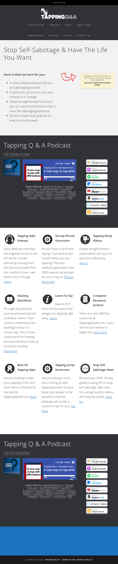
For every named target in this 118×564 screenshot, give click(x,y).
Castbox (38, 194)
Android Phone (49, 189)
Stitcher (60, 194)
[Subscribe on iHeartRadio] (97, 193)
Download (10, 351)
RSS (70, 197)
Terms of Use (69, 560)
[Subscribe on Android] (97, 164)
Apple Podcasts (52, 186)
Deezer (33, 197)
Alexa (49, 194)
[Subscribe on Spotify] (97, 179)
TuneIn (71, 194)
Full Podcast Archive (17, 154)
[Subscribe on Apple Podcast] (97, 172)
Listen (8, 282)
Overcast (45, 197)
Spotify (65, 189)
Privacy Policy (85, 560)
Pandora (28, 192)
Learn (53, 318)
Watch (83, 263)
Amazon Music (45, 192)
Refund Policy (52, 560)
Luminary (59, 197)
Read (33, 397)
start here (100, 332)
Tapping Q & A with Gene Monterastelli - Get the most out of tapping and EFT (59, 13)
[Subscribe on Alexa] (97, 207)
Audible (61, 192)
